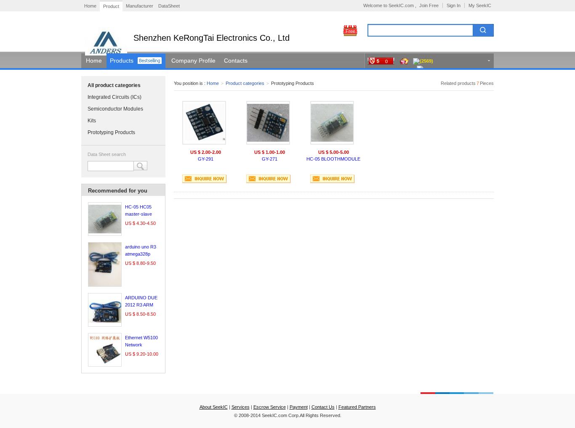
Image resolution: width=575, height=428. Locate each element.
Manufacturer (139, 5)
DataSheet (169, 5)
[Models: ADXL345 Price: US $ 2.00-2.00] (204, 123)
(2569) (426, 60)
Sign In (454, 5)
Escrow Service (269, 407)
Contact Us (323, 407)
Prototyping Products (111, 132)
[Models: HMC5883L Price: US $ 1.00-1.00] (268, 123)
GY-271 (269, 158)
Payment (299, 407)
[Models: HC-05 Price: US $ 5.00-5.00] (332, 123)
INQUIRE (204, 178)
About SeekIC (214, 407)
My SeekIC (480, 5)
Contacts (236, 60)
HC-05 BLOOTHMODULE (333, 158)
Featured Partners (357, 407)
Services (241, 407)
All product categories (114, 85)
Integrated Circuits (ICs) (114, 97)
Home (90, 5)
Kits (92, 121)
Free (350, 31)
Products (121, 60)
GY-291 (205, 158)
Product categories (245, 83)
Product (111, 6)
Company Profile (193, 60)
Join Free (429, 5)
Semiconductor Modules (115, 109)
